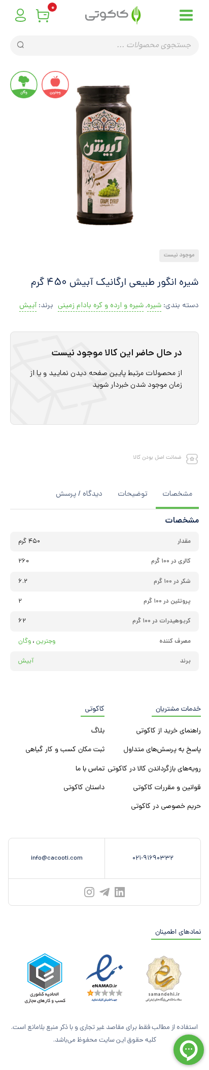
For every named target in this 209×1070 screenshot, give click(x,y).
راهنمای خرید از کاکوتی (168, 731)
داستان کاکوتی (83, 788)
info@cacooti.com (57, 858)
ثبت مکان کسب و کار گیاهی (64, 750)
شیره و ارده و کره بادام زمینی (101, 306)
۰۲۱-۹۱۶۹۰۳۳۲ (152, 858)
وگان (24, 641)
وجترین (45, 641)
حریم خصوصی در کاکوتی (166, 806)
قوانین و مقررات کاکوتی (167, 788)
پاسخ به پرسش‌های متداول (162, 750)
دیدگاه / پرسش (79, 494)
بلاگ (97, 731)
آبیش (28, 306)
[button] (108, 240)
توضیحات (132, 494)
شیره (154, 306)
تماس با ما (90, 769)
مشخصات (177, 494)
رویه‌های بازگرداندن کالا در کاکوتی (154, 769)
